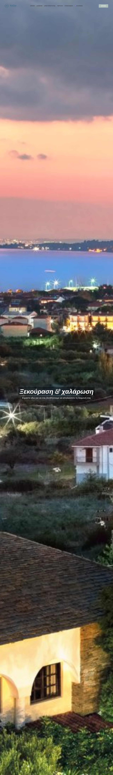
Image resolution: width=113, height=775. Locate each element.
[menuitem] (79, 5)
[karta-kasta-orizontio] (10, 3)
